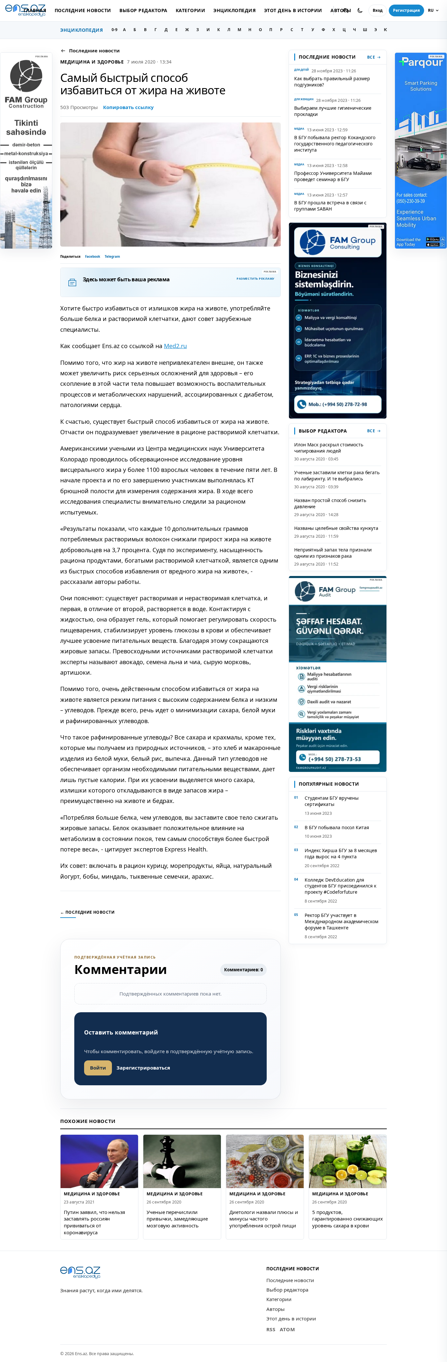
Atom (287, 1329)
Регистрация (406, 10)
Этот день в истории (293, 10)
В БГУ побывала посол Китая (337, 827)
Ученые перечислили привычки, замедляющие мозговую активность (177, 1219)
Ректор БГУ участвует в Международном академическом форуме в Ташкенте (341, 921)
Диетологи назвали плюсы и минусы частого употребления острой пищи (263, 1219)
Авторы (275, 1309)
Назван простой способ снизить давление (330, 503)
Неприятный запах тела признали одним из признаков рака (332, 553)
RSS (271, 1329)
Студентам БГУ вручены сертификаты (332, 801)
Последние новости (83, 10)
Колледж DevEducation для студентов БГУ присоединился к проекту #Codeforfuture (340, 886)
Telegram (112, 256)
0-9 (114, 29)
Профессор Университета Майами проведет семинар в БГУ (333, 176)
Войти (98, 1067)
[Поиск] (345, 10)
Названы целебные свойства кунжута (336, 528)
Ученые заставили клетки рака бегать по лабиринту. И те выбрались (337, 475)
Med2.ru (175, 346)
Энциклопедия (234, 10)
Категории (190, 10)
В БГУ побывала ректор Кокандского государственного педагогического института (334, 143)
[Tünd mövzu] (360, 10)
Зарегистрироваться (143, 1067)
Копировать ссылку (128, 107)
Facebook (92, 256)
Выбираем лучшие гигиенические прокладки (332, 111)
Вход (378, 10)
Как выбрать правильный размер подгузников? (332, 81)
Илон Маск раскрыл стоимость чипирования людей (328, 447)
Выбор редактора (143, 10)
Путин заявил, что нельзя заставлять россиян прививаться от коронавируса (94, 1222)
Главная (35, 10)
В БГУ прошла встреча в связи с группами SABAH (330, 205)
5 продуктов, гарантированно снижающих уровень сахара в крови (347, 1219)
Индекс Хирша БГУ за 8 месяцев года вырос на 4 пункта (341, 853)
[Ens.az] (80, 1272)
